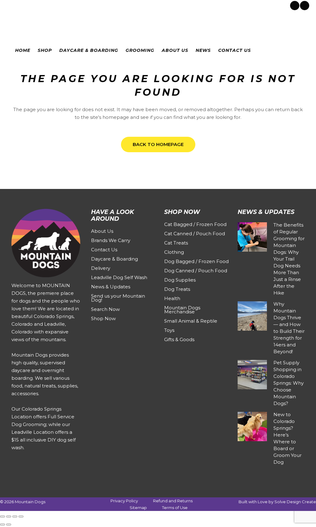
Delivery (100, 268)
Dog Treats (177, 289)
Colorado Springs (29, 5)
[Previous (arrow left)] (2, 524)
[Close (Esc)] (21, 516)
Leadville (60, 5)
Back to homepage (158, 144)
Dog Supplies (180, 280)
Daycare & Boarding (114, 259)
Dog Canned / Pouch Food (195, 271)
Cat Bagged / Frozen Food (195, 224)
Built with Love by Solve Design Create (277, 501)
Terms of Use (175, 507)
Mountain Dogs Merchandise (182, 310)
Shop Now (103, 318)
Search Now (105, 309)
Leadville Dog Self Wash (119, 277)
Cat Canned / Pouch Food (194, 234)
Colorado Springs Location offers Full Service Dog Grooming (42, 416)
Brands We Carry (110, 240)
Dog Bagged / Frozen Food (196, 261)
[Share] (14, 516)
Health (172, 298)
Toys (169, 330)
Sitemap (138, 507)
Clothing (174, 252)
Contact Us (104, 250)
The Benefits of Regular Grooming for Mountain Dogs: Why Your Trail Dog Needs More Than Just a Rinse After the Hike (289, 259)
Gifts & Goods (179, 339)
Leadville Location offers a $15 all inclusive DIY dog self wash (43, 439)
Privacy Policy (124, 500)
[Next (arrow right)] (8, 524)
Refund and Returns (173, 500)
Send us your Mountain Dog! (118, 298)
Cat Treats (176, 243)
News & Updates (110, 287)
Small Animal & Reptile (190, 321)
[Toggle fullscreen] (8, 516)
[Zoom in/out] (2, 516)
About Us (102, 231)
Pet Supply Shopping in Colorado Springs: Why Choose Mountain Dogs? (288, 383)
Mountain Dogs (30, 501)
